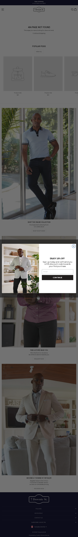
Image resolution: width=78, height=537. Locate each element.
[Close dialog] (73, 246)
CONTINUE (57, 278)
